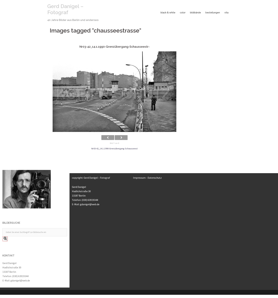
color (182, 12)
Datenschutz (155, 177)
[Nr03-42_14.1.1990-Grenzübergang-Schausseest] (114, 91)
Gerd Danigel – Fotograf (65, 9)
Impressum (139, 177)
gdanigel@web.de (20, 280)
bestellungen (212, 12)
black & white (168, 12)
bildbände (195, 12)
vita (226, 12)
